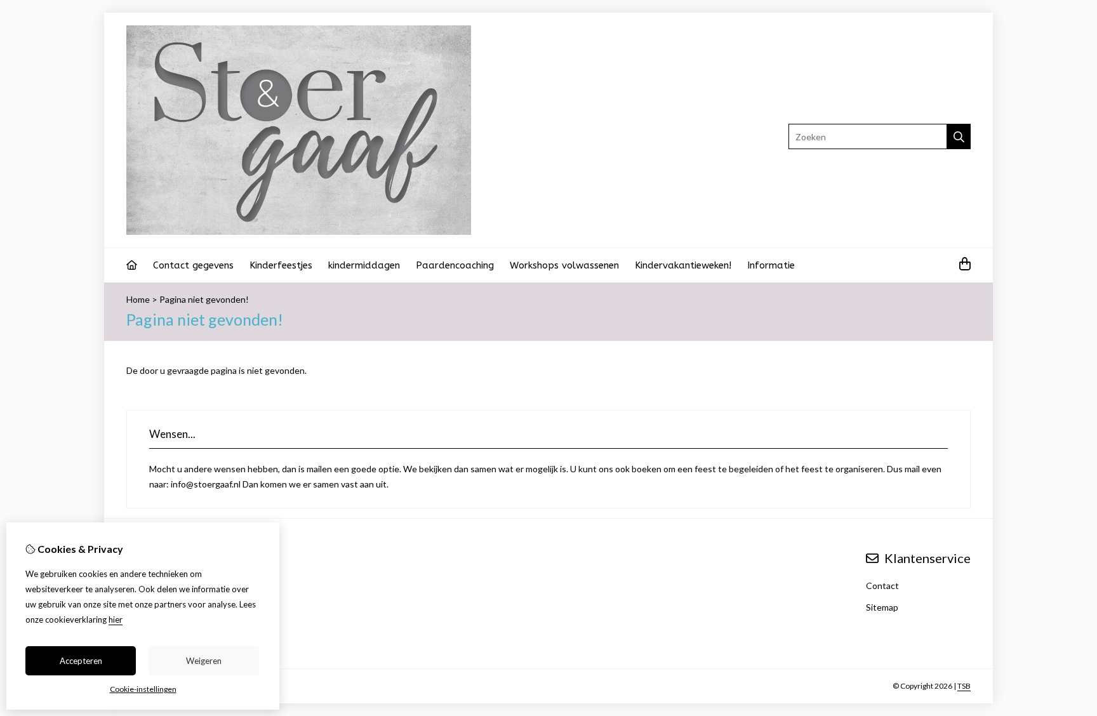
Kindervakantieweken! (683, 265)
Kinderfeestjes (280, 265)
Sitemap (882, 607)
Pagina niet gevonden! (204, 299)
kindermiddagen (364, 265)
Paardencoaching (455, 265)
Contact (882, 585)
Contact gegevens (193, 265)
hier (116, 619)
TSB (964, 686)
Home (138, 299)
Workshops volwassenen (564, 265)
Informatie (771, 265)
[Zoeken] (959, 136)
